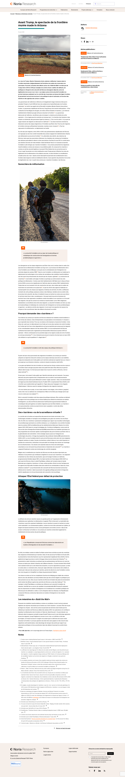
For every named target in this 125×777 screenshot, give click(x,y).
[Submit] (95, 3)
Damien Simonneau (91, 28)
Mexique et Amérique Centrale (23, 13)
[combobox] (104, 3)
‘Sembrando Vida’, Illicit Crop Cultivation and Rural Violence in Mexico (93, 57)
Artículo (84, 67)
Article (21, 75)
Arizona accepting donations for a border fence (43, 718)
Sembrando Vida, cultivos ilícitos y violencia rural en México (92, 72)
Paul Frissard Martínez (97, 63)
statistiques (36, 697)
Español (81, 3)
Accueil (12, 13)
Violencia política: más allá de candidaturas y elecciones (90, 86)
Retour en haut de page (63, 728)
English (74, 3)
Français (88, 3)
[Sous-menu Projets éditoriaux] (92, 9)
